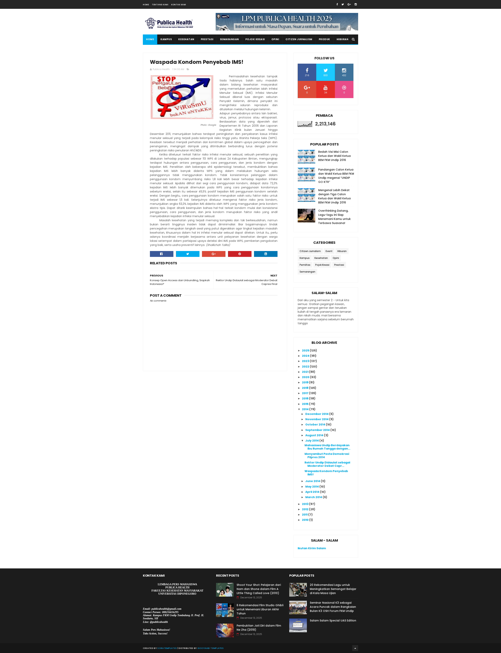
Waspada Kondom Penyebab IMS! (326, 472)
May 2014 (312, 487)
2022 (306, 366)
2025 (306, 350)
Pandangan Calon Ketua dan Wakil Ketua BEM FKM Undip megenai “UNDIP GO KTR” (336, 176)
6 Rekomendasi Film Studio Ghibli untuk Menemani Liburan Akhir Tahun (260, 609)
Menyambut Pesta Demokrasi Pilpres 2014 (327, 455)
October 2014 (315, 424)
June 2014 (313, 481)
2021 (305, 372)
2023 (306, 361)
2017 (305, 393)
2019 (305, 382)
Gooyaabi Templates (210, 648)
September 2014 (317, 430)
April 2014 (312, 492)
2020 (306, 377)
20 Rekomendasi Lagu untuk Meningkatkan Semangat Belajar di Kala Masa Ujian (333, 589)
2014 (305, 409)
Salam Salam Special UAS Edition (333, 620)
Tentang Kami (160, 4)
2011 (305, 515)
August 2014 (314, 435)
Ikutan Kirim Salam (312, 548)
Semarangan (229, 39)
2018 (305, 388)
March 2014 (314, 497)
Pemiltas (305, 264)
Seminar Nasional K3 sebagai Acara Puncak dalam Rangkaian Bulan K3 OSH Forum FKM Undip (333, 607)
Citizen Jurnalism (299, 39)
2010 (305, 520)
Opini (275, 39)
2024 (306, 356)
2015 (305, 404)
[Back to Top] (355, 648)
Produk (324, 39)
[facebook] (337, 4)
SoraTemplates (167, 648)
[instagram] (355, 4)
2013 (305, 504)
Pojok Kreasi (255, 39)
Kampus (166, 39)
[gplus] (349, 4)
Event (329, 251)
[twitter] (342, 4)
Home (146, 4)
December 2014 (317, 414)
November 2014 (317, 419)
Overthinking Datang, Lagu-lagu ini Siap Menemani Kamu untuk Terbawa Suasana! (334, 217)
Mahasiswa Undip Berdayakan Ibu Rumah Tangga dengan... (327, 447)
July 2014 (312, 441)
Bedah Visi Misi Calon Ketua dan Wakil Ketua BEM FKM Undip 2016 (334, 156)
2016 (305, 398)
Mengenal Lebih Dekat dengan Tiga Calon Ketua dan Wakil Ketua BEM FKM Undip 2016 (334, 196)
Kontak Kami (178, 4)
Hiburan (343, 39)
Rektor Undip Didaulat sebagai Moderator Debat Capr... (327, 464)
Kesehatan (186, 39)
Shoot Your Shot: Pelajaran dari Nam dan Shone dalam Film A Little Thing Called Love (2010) (259, 589)
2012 (305, 509)
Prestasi (207, 39)
